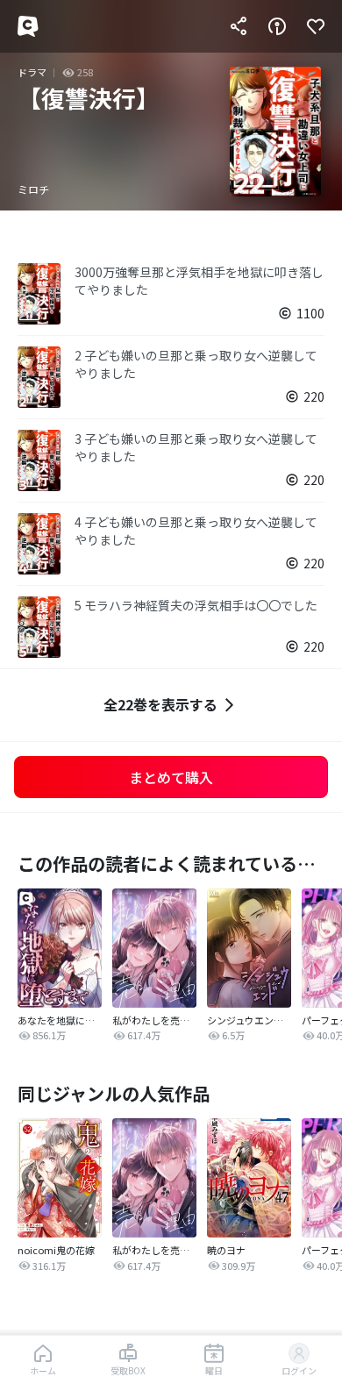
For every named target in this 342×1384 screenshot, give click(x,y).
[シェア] (238, 26)
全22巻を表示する (160, 704)
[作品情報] (277, 26)
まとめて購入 (171, 777)
